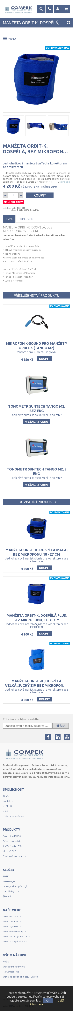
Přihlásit (60, 725)
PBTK (6, 876)
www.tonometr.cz (12, 921)
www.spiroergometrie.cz (16, 936)
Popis (9, 218)
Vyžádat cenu (36, 421)
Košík (6, 961)
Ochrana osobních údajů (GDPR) (20, 976)
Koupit (39, 195)
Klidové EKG (10, 851)
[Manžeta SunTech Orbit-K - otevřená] (36, 126)
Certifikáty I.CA (11, 891)
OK (48, 1000)
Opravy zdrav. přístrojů (15, 886)
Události (7, 806)
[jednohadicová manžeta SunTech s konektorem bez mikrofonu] (36, 79)
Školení (7, 896)
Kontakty (8, 801)
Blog (5, 811)
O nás (6, 796)
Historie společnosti (14, 816)
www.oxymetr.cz (12, 926)
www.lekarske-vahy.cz (14, 931)
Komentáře (26, 219)
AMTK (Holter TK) (12, 846)
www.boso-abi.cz (12, 916)
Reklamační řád (11, 971)
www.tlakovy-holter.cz (14, 941)
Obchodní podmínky (14, 966)
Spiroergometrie (12, 841)
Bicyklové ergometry (14, 856)
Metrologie (9, 881)
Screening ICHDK (12, 836)
